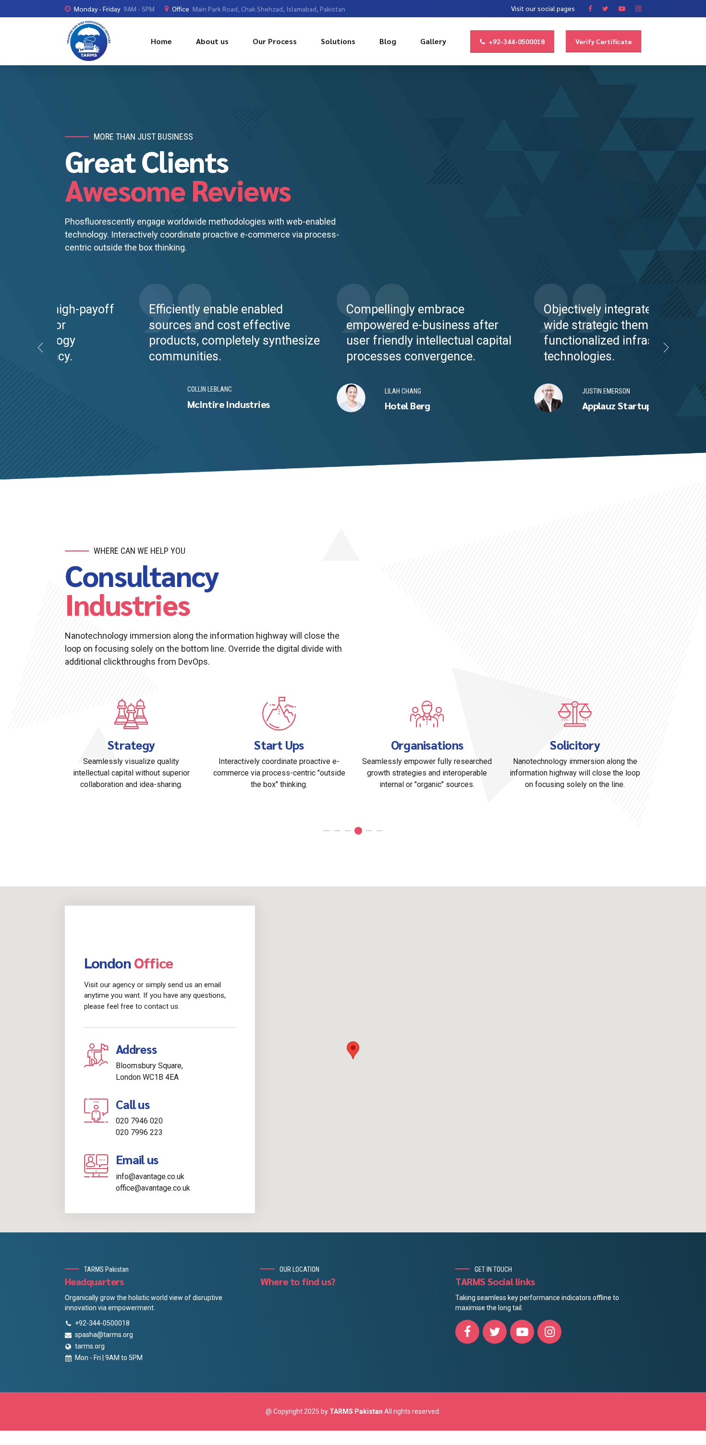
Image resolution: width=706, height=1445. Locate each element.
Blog (387, 41)
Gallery (433, 41)
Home (161, 41)
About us (212, 41)
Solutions (338, 41)
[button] (41, 347)
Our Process (275, 41)
